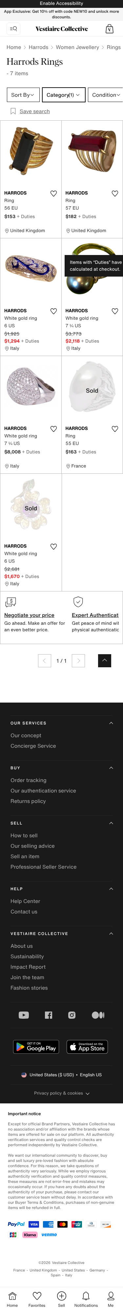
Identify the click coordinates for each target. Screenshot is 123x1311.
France (19, 1270)
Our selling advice (32, 846)
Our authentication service (43, 790)
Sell (16, 823)
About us (21, 946)
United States (73, 1270)
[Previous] (44, 660)
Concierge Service (33, 746)
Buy (15, 768)
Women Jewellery (77, 47)
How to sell (24, 835)
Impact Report (28, 967)
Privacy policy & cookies (58, 1093)
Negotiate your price (29, 615)
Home (14, 47)
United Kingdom (43, 1270)
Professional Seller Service (43, 867)
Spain (56, 1275)
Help (16, 889)
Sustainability (27, 956)
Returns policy (28, 801)
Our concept (25, 735)
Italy (68, 1275)
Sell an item (24, 856)
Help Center (25, 901)
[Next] (78, 660)
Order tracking (28, 780)
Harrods (38, 47)
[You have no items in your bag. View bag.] (109, 28)
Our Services (28, 723)
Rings (114, 47)
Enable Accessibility (61, 3)
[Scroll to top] (104, 660)
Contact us (23, 911)
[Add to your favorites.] (54, 193)
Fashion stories (29, 988)
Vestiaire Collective (39, 934)
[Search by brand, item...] (13, 29)
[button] (109, 28)
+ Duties (26, 216)
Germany (97, 1270)
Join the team (27, 977)
